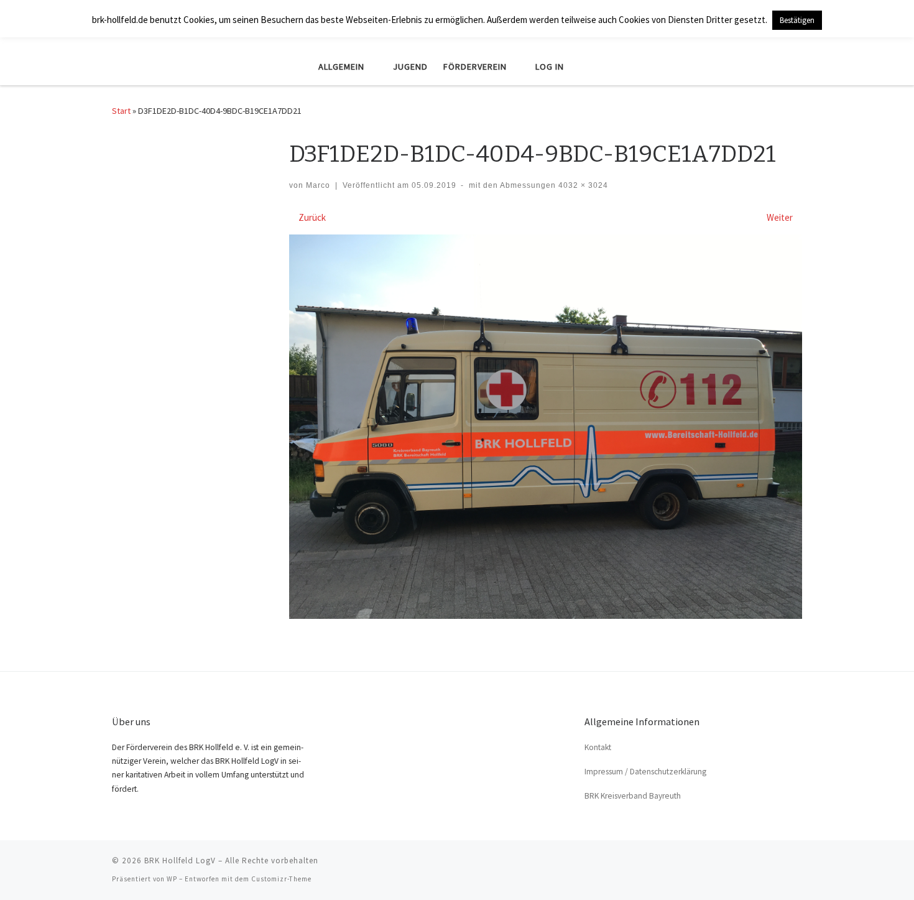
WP (172, 878)
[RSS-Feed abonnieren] (798, 865)
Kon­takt (597, 747)
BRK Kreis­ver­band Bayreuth (632, 796)
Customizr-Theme (281, 878)
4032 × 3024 (582, 185)
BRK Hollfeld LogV (180, 860)
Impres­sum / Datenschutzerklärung (645, 771)
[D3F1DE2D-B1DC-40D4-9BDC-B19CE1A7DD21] (545, 426)
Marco (318, 185)
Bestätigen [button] (797, 20)
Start (121, 110)
